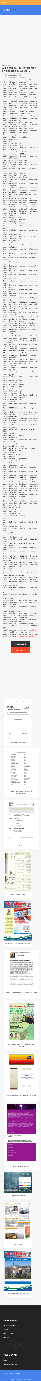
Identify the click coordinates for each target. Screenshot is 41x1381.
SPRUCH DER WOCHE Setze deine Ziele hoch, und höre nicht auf (21, 1097)
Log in (5, 1360)
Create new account (10, 1364)
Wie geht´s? (18, 1244)
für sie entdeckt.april (18, 894)
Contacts (6, 1337)
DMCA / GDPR (21, 1379)
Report (21, 650)
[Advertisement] (20, 39)
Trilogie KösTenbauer (18, 1195)
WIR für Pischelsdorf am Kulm (18, 1293)
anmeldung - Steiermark (18, 742)
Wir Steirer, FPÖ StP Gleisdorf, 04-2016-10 (18, 943)
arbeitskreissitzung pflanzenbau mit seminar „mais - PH (21, 844)
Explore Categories (9, 1325)
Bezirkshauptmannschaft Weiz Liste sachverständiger (21, 792)
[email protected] (27, 636)
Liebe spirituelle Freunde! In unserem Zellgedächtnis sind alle (21, 1165)
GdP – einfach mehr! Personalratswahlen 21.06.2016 (21, 1045)
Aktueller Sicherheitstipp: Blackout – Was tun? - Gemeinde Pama (21, 994)
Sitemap (6, 1329)
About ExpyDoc (8, 1333)
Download (21, 644)
